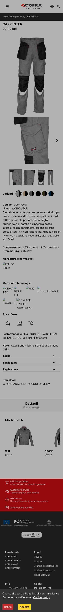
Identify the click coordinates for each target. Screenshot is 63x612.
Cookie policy (41, 597)
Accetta (24, 606)
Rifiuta (8, 606)
